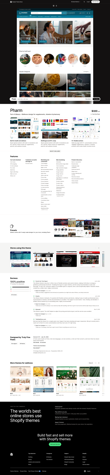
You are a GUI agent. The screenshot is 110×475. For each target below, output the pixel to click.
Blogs (65, 464)
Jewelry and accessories (34, 462)
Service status (85, 464)
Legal (83, 462)
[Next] (99, 248)
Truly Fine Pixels (96, 114)
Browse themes (75, 1)
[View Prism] (69, 228)
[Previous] (96, 248)
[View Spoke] (77, 228)
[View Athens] (84, 228)
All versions (43, 342)
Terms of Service (14, 471)
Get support (14, 343)
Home (29, 464)
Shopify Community (69, 462)
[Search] (84, 2)
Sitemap (44, 471)
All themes (22, 343)
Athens (17, 114)
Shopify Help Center (69, 457)
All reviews (14, 294)
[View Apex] (61, 228)
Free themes (49, 459)
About (83, 457)
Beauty (30, 459)
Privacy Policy (23, 471)
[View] (20, 259)
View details (36, 342)
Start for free (95, 1)
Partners (84, 459)
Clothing (30, 457)
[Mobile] (56, 6)
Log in (88, 1)
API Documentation (69, 459)
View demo (88, 99)
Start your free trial (55, 444)
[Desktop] (54, 6)
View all (91, 363)
